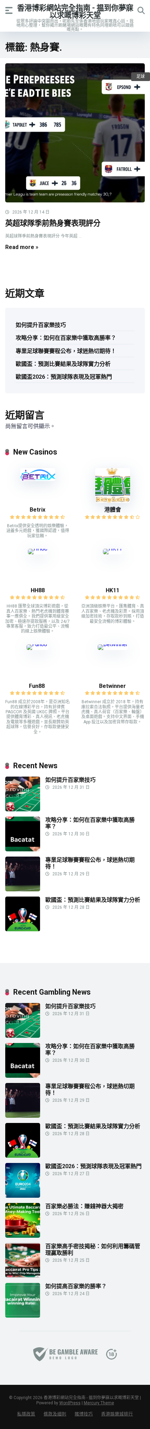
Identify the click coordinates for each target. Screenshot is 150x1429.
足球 (140, 76)
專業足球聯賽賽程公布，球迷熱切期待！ (66, 351)
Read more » (21, 247)
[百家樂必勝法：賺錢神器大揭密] (22, 1236)
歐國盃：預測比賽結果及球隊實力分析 (63, 364)
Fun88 (37, 686)
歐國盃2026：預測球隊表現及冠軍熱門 (64, 377)
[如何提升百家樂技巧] (22, 809)
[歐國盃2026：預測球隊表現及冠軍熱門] (22, 1196)
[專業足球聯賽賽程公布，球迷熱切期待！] (22, 889)
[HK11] (112, 548)
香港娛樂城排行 (117, 1413)
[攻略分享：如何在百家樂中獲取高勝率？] (22, 849)
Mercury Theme (99, 1402)
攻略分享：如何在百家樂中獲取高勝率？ (66, 338)
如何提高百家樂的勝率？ (76, 1286)
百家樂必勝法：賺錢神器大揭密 (84, 1206)
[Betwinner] (113, 644)
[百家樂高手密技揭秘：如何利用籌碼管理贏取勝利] (22, 1276)
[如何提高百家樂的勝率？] (22, 1315)
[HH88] (37, 548)
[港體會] (112, 501)
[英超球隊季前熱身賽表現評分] (75, 132)
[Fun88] (37, 644)
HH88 (38, 590)
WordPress (70, 1402)
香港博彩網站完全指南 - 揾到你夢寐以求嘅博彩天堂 (75, 11)
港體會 (112, 509)
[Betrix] (37, 479)
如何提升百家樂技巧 (41, 325)
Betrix (37, 509)
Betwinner (112, 686)
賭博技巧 (84, 1413)
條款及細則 (55, 1413)
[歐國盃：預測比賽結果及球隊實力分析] (22, 929)
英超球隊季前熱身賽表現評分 (52, 223)
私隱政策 (26, 1413)
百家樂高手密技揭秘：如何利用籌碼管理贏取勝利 (92, 1249)
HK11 (112, 590)
